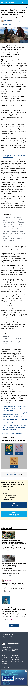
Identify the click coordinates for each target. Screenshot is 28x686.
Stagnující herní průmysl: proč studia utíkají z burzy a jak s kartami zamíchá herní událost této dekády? (13, 609)
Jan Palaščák (8, 580)
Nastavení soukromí (15, 659)
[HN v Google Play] (6, 650)
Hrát (9, 453)
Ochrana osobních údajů (16, 655)
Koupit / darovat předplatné (7, 667)
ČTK (24, 41)
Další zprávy (13, 625)
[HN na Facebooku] (11, 643)
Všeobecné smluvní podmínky (17, 661)
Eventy (3, 669)
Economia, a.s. (10, 636)
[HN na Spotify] (17, 643)
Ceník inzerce (4, 663)
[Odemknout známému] (26, 7)
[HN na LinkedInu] (15, 643)
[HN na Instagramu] (13, 643)
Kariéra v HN (4, 661)
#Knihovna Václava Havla (16, 433)
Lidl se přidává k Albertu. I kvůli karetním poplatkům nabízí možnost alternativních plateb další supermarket (14, 542)
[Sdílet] (24, 7)
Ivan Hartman (7, 20)
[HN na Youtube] (18, 643)
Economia (3, 659)
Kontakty (3, 655)
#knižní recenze (5, 433)
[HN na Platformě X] (9, 643)
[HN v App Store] (15, 650)
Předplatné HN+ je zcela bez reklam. (20, 523)
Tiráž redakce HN (5, 657)
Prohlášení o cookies (15, 657)
